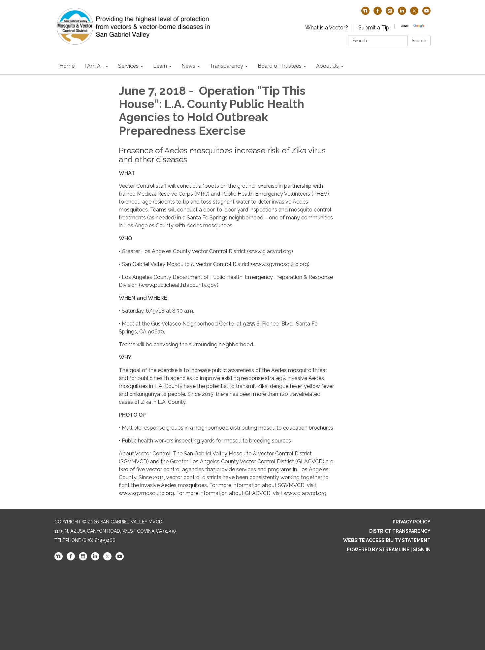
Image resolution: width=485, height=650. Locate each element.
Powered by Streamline (378, 549)
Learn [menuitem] (160, 66)
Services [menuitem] (128, 66)
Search (419, 40)
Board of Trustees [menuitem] (280, 66)
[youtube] (426, 13)
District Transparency (400, 531)
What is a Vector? (326, 27)
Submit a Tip (373, 27)
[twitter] (414, 13)
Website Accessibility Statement (387, 540)
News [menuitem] (188, 66)
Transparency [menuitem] (226, 66)
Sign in (422, 549)
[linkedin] (402, 13)
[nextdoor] (365, 13)
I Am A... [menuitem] (94, 66)
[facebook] (377, 13)
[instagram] (390, 13)
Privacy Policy (412, 521)
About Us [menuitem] (327, 66)
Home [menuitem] (67, 66)
